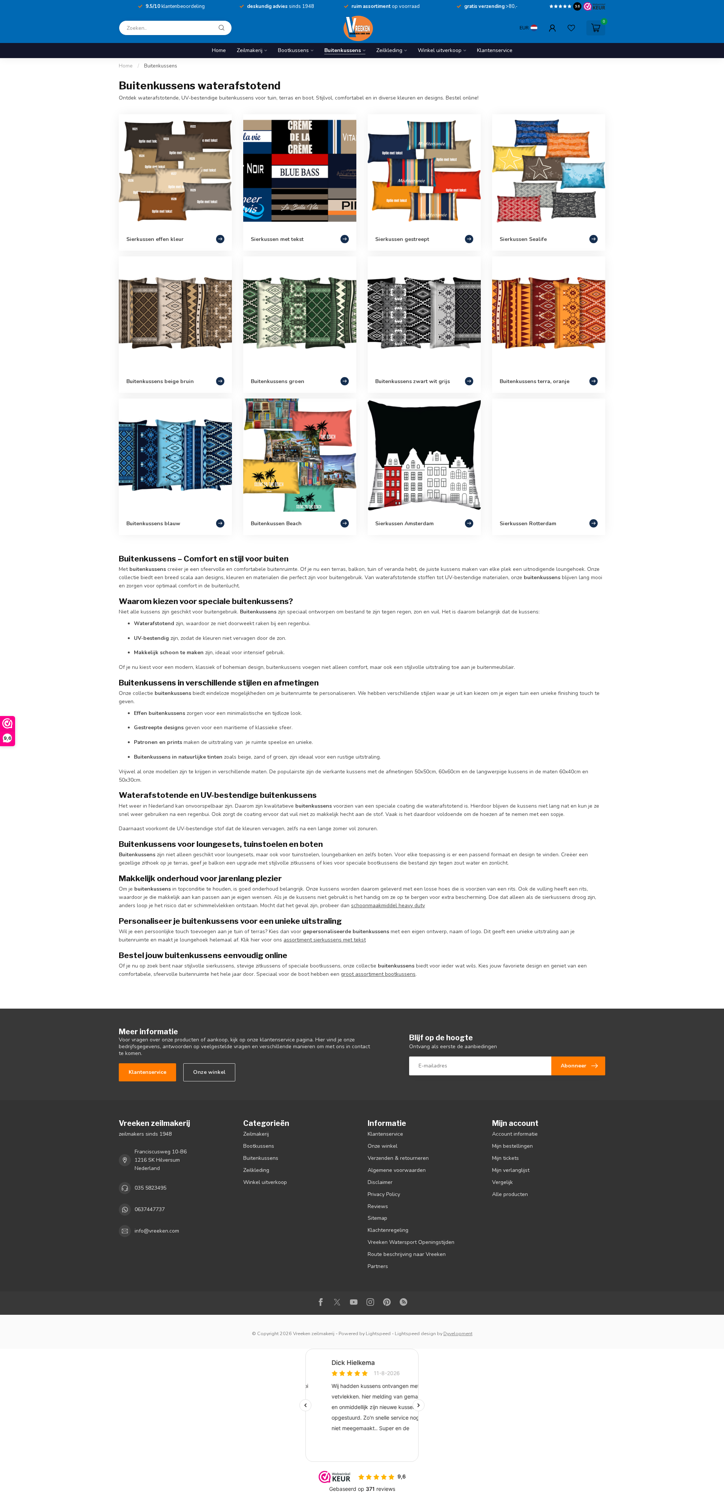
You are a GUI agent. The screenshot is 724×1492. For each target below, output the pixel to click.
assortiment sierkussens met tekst (325, 939)
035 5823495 (150, 1187)
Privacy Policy (384, 1194)
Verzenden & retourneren (398, 1158)
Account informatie (515, 1134)
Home (219, 50)
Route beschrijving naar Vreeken (407, 1254)
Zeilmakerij (249, 50)
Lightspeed (378, 1333)
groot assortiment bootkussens (378, 974)
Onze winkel (209, 1072)
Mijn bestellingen (512, 1146)
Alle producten (510, 1194)
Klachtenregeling (388, 1230)
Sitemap (377, 1218)
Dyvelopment (457, 1333)
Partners (378, 1266)
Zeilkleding (389, 50)
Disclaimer (380, 1182)
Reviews (378, 1206)
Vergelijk (502, 1182)
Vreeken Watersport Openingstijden (411, 1242)
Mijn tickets (505, 1158)
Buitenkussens (342, 50)
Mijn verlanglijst (510, 1170)
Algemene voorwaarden (397, 1170)
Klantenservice (494, 50)
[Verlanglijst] (571, 27)
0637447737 (150, 1209)
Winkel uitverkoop (440, 50)
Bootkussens (293, 50)
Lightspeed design (415, 1333)
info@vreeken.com (157, 1230)
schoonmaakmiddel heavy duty (388, 905)
